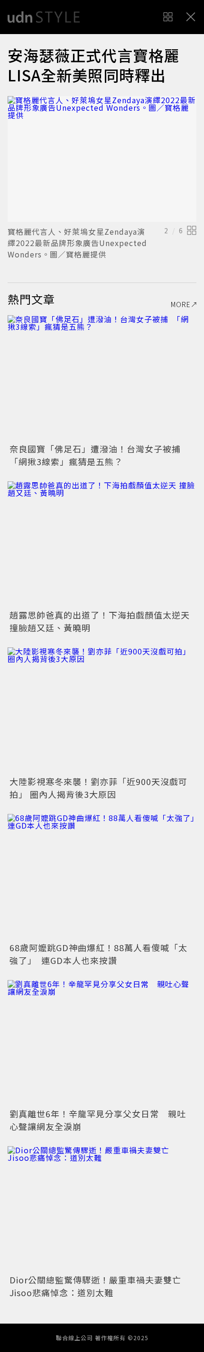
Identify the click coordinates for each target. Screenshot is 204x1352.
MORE (181, 304)
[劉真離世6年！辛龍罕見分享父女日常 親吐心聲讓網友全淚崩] (102, 1042)
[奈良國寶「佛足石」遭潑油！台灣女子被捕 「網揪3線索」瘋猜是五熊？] (102, 378)
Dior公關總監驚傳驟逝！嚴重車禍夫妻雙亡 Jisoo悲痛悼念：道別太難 (99, 1286)
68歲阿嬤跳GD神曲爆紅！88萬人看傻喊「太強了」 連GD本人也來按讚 (98, 953)
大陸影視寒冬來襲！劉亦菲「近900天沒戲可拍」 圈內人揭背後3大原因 (98, 787)
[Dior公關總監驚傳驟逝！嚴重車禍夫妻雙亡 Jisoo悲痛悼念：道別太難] (102, 1209)
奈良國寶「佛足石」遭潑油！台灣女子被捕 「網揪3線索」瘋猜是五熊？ (99, 455)
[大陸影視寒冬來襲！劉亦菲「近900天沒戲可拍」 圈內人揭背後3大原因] (102, 710)
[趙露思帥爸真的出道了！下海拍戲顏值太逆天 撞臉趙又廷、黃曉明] (102, 544)
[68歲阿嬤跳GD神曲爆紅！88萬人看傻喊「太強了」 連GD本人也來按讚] (102, 876)
